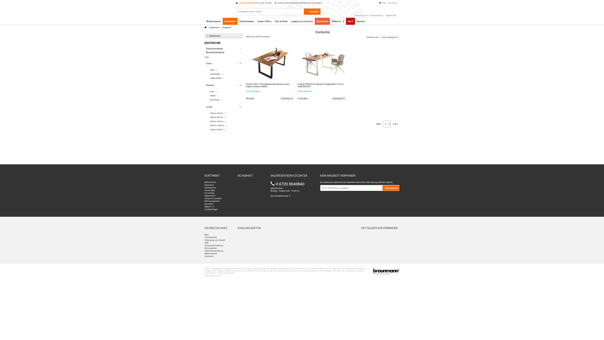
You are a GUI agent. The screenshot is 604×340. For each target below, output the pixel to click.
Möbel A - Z (338, 21)
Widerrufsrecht (210, 253)
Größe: (209, 107)
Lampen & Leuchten (302, 21)
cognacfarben (217, 78)
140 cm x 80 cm (218, 113)
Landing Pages (211, 209)
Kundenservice (376, 15)
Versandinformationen (213, 245)
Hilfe (384, 3)
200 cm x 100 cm (218, 125)
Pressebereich (210, 237)
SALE (350, 21)
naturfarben (216, 74)
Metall (214, 95)
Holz (213, 91)
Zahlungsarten (210, 248)
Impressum (392, 3)
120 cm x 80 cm (218, 129)
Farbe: (209, 63)
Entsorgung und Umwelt (214, 240)
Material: (210, 85)
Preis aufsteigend (389, 37)
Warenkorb (391, 15)
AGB (206, 242)
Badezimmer (209, 195)
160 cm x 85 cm (218, 117)
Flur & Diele (281, 21)
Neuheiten (322, 21)
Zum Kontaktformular (280, 195)
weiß (213, 70)
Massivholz (216, 100)
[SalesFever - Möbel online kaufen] (218, 7)
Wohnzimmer (213, 21)
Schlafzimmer (246, 21)
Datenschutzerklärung (213, 250)
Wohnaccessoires (212, 201)
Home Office (264, 21)
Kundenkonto (361, 15)
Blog (206, 234)
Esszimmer (230, 21)
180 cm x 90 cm (218, 121)
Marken (361, 21)
